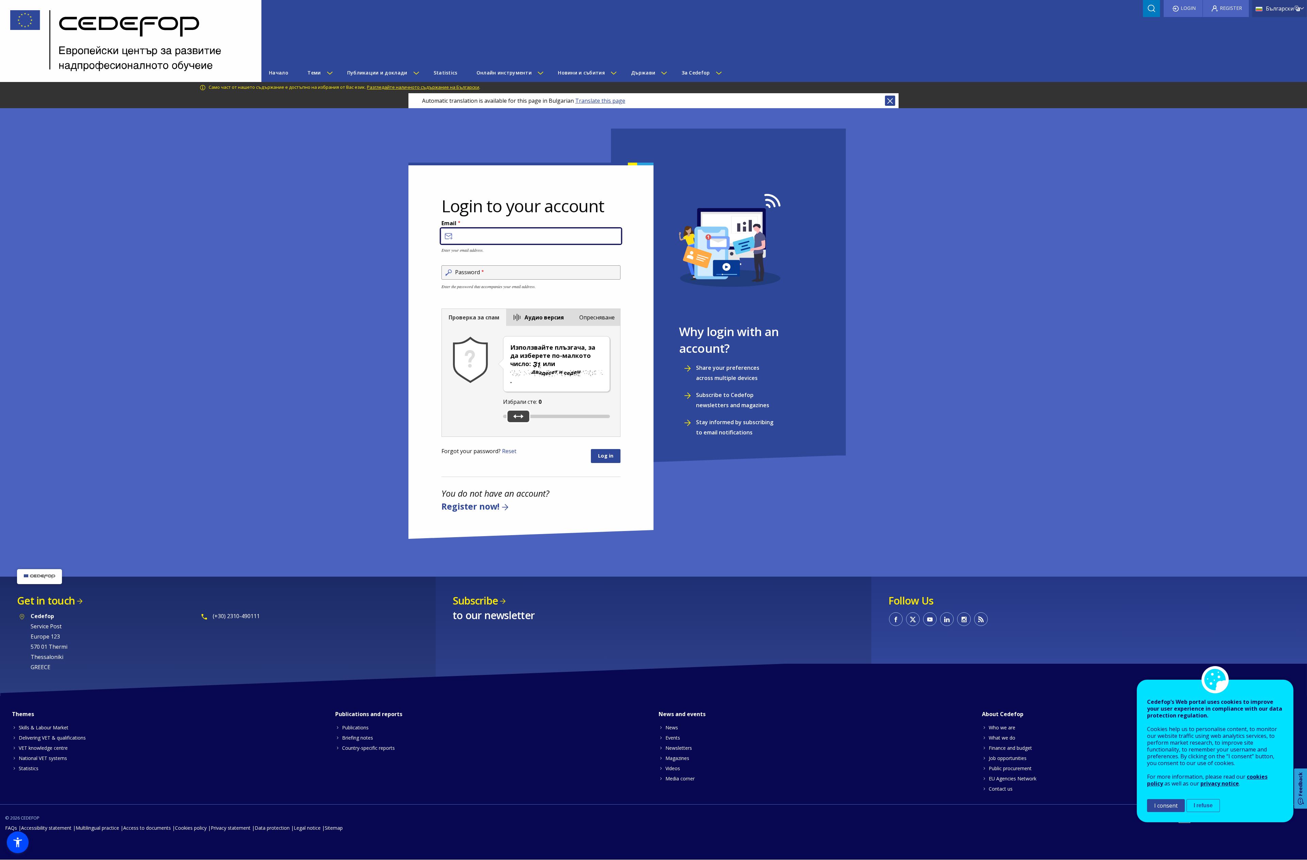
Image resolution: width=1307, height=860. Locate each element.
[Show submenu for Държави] (664, 73)
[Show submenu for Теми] (329, 73)
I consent (1166, 805)
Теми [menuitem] (314, 72)
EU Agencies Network (1012, 778)
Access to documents (147, 828)
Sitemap (334, 828)
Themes (23, 714)
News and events (682, 714)
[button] (18, 842)
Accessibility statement (46, 828)
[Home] (125, 41)
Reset (509, 451)
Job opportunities (1008, 758)
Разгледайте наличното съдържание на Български (423, 87)
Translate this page (600, 100)
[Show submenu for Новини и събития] (613, 73)
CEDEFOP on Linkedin (947, 619)
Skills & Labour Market (43, 727)
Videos (672, 768)
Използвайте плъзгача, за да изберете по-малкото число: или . (552, 364)
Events (672, 737)
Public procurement (1010, 768)
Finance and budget (1010, 748)
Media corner (680, 778)
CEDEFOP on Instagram (964, 619)
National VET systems (43, 758)
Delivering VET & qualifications (52, 737)
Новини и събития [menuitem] (581, 72)
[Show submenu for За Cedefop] (718, 73)
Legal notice (307, 828)
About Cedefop (1002, 714)
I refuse (1203, 805)
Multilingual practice (97, 828)
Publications (355, 727)
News (671, 727)
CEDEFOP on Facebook (896, 619)
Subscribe (475, 601)
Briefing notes (357, 737)
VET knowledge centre (43, 748)
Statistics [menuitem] (445, 72)
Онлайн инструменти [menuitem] (504, 72)
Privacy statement (231, 828)
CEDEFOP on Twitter (913, 619)
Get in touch (46, 601)
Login (1188, 8)
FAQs (11, 828)
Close (890, 101)
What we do (1002, 737)
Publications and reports (368, 714)
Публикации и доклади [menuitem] (377, 72)
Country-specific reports (368, 748)
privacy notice (1219, 783)
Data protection (272, 828)
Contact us (1001, 788)
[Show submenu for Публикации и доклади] (416, 73)
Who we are (1002, 727)
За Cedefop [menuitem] (696, 72)
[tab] (474, 317)
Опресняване (597, 317)
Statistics (28, 768)
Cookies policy (191, 828)
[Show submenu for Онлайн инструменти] (540, 73)
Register (1231, 8)
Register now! (470, 506)
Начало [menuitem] (278, 72)
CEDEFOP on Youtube (930, 619)
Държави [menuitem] (643, 72)
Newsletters (678, 748)
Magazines (677, 758)
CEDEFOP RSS (981, 619)
